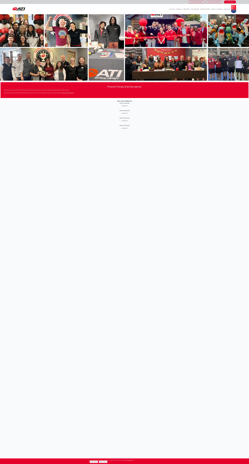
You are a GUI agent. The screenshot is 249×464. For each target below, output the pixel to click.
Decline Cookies (103, 461)
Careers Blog (227, 9)
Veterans (213, 9)
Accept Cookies (93, 461)
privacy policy (129, 460)
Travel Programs (195, 9)
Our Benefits (179, 9)
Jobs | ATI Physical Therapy (68, 92)
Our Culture (172, 9)
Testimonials (220, 9)
